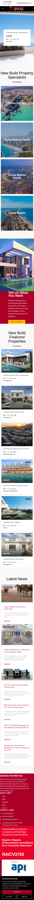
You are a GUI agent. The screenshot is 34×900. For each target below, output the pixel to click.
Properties (17, 105)
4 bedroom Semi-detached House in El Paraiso (16, 448)
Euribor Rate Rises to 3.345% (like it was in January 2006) (17, 651)
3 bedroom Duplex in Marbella (11, 522)
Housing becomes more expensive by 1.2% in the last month (16, 706)
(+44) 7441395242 (7, 4)
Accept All (17, 892)
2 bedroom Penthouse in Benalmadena (16, 32)
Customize (9, 896)
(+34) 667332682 (7, 2)
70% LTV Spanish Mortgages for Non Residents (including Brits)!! (16, 726)
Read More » (7, 621)
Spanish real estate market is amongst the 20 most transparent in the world (17, 747)
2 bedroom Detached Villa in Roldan (13, 559)
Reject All (24, 896)
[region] (17, 888)
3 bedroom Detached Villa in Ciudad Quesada (16, 375)
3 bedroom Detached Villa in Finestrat (13, 412)
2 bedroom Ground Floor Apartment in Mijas (15, 485)
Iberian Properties (11, 776)
